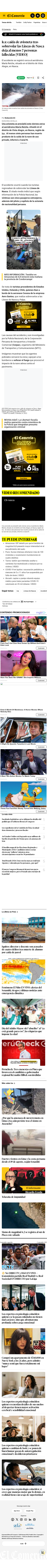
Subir (22, 1544)
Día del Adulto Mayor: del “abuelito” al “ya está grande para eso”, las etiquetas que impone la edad (23, 1031)
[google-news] (34, 1519)
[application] (23, 509)
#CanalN (31, 410)
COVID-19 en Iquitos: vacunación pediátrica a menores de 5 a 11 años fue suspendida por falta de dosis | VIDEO (24, 572)
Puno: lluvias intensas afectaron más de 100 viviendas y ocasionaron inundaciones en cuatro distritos (24, 555)
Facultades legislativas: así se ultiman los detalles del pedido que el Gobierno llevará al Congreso (21, 820)
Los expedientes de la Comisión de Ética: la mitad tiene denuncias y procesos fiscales (20, 829)
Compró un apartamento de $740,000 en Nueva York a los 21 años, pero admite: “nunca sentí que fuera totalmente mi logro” (23, 1362)
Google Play (29, 1511)
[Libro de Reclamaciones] (29, 1526)
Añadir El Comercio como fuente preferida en (23, 34)
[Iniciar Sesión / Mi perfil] (43, 15)
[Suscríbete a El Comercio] (37, 15)
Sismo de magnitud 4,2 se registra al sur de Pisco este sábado (23, 1233)
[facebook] (12, 1519)
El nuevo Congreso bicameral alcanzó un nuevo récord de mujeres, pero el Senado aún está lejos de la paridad (21, 871)
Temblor (18, 22)
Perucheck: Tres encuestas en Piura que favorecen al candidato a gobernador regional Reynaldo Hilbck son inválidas (22, 1072)
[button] (23, 508)
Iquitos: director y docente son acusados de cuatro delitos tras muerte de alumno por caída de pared (22, 949)
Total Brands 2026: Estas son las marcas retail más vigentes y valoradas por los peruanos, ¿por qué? (21, 861)
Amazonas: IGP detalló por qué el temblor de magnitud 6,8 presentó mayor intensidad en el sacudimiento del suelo (24, 546)
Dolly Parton (27, 22)
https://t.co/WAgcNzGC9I (21, 410)
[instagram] (21, 1519)
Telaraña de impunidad (13, 1196)
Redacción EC (10, 118)
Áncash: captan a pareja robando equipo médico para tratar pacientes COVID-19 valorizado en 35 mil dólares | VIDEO (22, 581)
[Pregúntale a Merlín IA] (42, 1552)
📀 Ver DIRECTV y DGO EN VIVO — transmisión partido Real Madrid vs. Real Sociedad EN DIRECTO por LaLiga (22, 1275)
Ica (18, 591)
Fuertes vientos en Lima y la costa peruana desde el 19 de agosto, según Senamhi (23, 1160)
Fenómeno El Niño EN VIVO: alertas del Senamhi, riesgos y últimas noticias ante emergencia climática (22, 990)
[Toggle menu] (4, 15)
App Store (17, 1511)
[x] (17, 1519)
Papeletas (37, 22)
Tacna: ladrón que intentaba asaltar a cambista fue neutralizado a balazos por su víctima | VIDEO (23, 564)
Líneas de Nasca (30, 591)
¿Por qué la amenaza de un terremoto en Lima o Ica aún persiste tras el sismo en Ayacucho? (22, 1120)
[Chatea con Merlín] (32, 15)
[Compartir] (43, 77)
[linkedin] (30, 1519)
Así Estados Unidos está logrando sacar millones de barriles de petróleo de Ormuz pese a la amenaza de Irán (21, 838)
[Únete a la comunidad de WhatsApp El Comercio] (21, 77)
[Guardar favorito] (38, 77)
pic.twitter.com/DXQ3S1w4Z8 (16, 411)
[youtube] (25, 1519)
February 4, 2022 (21, 413)
